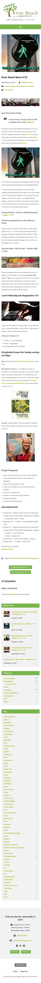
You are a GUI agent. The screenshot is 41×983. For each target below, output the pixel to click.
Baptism (6, 720)
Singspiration (34, 558)
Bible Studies (21, 86)
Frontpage (29, 86)
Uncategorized (9, 696)
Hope (6, 786)
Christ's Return (9, 725)
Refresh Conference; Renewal (14, 848)
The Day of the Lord (10, 885)
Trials (6, 891)
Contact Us (24, 971)
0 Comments (8, 90)
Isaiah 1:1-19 (8, 215)
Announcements (10, 86)
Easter (6, 749)
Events (6, 687)
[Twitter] (20, 946)
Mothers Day (8, 818)
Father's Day (8, 769)
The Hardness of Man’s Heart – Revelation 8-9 (19, 659)
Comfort (7, 728)
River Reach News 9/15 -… (21, 567)
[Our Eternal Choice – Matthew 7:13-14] (7, 627)
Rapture (6, 839)
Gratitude (7, 778)
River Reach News (23, 558)
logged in (13, 594)
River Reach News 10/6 (19, 572)
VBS (5, 699)
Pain (5, 821)
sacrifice (7, 859)
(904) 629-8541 (22, 935)
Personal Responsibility (12, 833)
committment (8, 731)
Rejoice (6, 850)
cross (6, 737)
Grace (6, 775)
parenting (7, 824)
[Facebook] (17, 946)
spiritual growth (9, 877)
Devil (5, 743)
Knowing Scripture (11, 684)
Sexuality (7, 865)
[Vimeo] (24, 946)
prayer (6, 836)
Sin (5, 868)
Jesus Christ (8, 798)
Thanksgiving (8, 879)
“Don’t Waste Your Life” (25, 361)
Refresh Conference (11, 845)
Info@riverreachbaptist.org (22, 940)
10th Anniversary (9, 717)
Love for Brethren (10, 813)
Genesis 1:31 (27, 134)
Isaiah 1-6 (7, 795)
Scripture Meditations (11, 693)
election (6, 752)
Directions (26, 952)
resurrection (8, 853)
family (6, 763)
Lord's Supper (9, 807)
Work (5, 897)
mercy (6, 816)
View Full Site (20, 965)
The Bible (7, 882)
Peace (6, 830)
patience (7, 827)
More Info (15, 952)
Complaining (8, 734)
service (6, 862)
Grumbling (7, 781)
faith (5, 757)
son (5, 874)
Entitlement (8, 754)
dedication (7, 740)
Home (15, 971)
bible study (7, 722)
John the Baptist (9, 801)
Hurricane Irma (9, 789)
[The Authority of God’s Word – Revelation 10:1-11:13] (7, 651)
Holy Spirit (7, 784)
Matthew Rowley (27, 82)
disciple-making (9, 746)
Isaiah (14, 558)
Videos (6, 702)
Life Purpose (8, 804)
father (6, 766)
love (5, 810)
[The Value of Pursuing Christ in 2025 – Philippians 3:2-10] (7, 615)
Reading (6, 842)
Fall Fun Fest (8, 760)
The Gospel (8, 888)
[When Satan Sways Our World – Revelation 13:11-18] (7, 639)
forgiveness (8, 772)
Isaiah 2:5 (30, 122)
